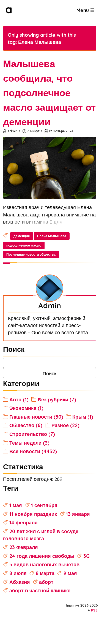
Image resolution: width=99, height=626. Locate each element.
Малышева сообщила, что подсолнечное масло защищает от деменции (49, 92)
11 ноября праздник (33, 514)
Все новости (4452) (33, 451)
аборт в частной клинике (39, 590)
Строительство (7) (32, 434)
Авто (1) (19, 399)
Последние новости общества (31, 254)
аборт (46, 582)
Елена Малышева (51, 236)
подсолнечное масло (23, 245)
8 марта (45, 573)
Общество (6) (25, 425)
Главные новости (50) (36, 417)
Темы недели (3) (29, 443)
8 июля (18, 573)
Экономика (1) (26, 408)
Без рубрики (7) (57, 399)
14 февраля (23, 522)
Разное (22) (65, 425)
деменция (21, 236)
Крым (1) (82, 417)
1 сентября (44, 505)
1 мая (15, 505)
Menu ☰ (85, 10)
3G (86, 556)
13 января (78, 514)
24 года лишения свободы (41, 556)
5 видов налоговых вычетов (44, 564)
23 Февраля (23, 547)
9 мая (70, 573)
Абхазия (19, 582)
